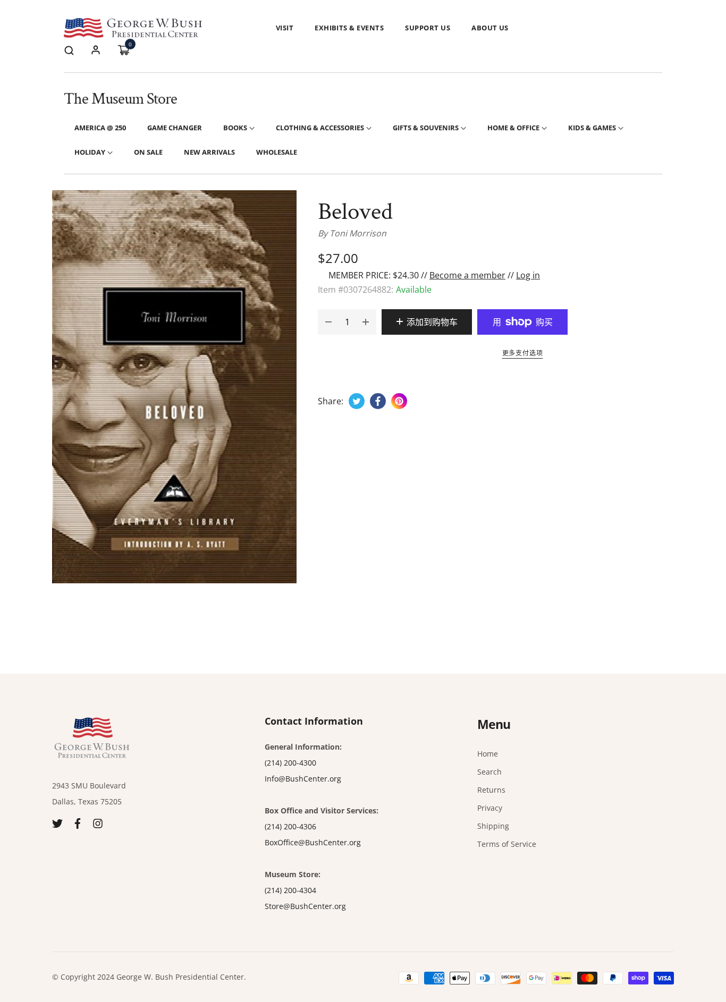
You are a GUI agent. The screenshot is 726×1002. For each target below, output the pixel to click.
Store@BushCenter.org (305, 906)
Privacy (489, 808)
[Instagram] (97, 823)
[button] (69, 50)
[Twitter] (57, 823)
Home (487, 754)
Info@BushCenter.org (303, 779)
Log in (528, 275)
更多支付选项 (522, 353)
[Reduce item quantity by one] (328, 322)
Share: (330, 401)
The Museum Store (120, 99)
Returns (491, 790)
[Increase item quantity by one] (366, 322)
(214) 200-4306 (290, 826)
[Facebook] (77, 823)
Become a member (467, 275)
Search (489, 772)
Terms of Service (506, 844)
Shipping (493, 826)
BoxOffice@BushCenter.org (313, 842)
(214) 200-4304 (290, 890)
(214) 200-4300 (290, 763)
